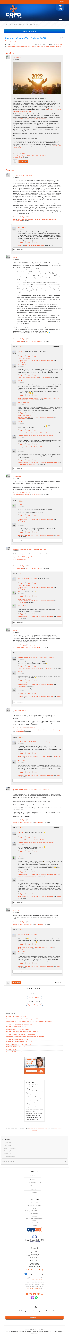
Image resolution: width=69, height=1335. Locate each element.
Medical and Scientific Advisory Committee (34, 1219)
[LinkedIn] (34, 1294)
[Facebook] (27, 1294)
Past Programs (33, 1192)
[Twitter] (30, 1294)
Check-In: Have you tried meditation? (16, 1016)
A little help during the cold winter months (17, 1029)
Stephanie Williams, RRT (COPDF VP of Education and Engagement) (39, 156)
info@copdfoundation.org (34, 1288)
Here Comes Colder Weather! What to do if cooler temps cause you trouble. (26, 1036)
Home (6, 24)
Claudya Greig (17, 822)
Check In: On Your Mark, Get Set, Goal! (16, 1026)
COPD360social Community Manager (38, 1128)
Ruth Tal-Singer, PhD (36, 433)
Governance (33, 1189)
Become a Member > (34, 997)
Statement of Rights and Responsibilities (34, 1329)
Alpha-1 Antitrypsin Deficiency (34, 1223)
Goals (29, 46)
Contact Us (34, 1216)
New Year (34, 46)
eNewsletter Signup (35, 1317)
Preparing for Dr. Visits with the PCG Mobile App (19, 1041)
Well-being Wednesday (55, 46)
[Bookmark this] (61, 38)
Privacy (38, 1328)
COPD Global (32, 1182)
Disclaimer (31, 1328)
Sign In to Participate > (34, 1005)
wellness (7, 48)
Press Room (33, 1179)
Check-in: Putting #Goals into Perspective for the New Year (22, 1031)
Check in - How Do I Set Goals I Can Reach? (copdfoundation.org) (30, 119)
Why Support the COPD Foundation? (34, 1211)
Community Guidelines (48, 1328)
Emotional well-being (22, 46)
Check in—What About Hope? (14, 1052)
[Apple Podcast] (32, 1297)
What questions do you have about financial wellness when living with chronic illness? (29, 1021)
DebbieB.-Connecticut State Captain (34, 245)
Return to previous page (11, 41)
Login (62, 1)
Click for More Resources (30, 31)
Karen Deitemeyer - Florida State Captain (42, 947)
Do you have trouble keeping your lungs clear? (18, 1044)
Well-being (46, 46)
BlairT (14, 156)
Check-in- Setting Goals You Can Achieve (17, 1039)
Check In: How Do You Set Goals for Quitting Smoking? (21, 1034)
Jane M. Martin (59, 44)
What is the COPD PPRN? (34, 1205)
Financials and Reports (33, 1186)
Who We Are (33, 1176)
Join (59, 1)
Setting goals (40, 46)
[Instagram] (38, 1294)
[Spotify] (36, 1297)
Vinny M (19, 156)
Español (34, 1225)
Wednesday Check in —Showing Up (15, 1047)
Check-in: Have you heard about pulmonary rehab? (19, 1024)
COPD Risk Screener (34, 1213)
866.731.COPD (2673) (36, 1280)
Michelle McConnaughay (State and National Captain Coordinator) (42, 730)
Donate (60, 7)
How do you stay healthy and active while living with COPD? (22, 1019)
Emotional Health (12, 46)
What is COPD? (34, 1203)
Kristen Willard (35, 377)
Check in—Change (11, 1049)
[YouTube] (42, 1294)
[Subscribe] (63, 38)
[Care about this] (59, 38)
